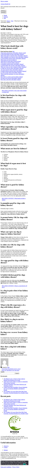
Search (17, 373)
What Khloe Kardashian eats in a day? (11, 369)
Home (8, 21)
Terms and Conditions (6, 467)
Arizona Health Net (5, 4)
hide (13, 51)
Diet (5, 18)
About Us (6, 446)
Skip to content (4, 1)
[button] (1, 460)
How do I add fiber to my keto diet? (10, 370)
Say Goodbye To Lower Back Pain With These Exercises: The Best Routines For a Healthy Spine (16, 392)
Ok (24, 464)
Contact (6, 447)
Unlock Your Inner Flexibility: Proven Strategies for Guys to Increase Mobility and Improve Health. (15, 389)
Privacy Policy (15, 467)
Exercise (6, 17)
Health (5, 15)
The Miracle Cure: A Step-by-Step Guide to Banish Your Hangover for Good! (14, 379)
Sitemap (6, 450)
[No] (26, 464)
